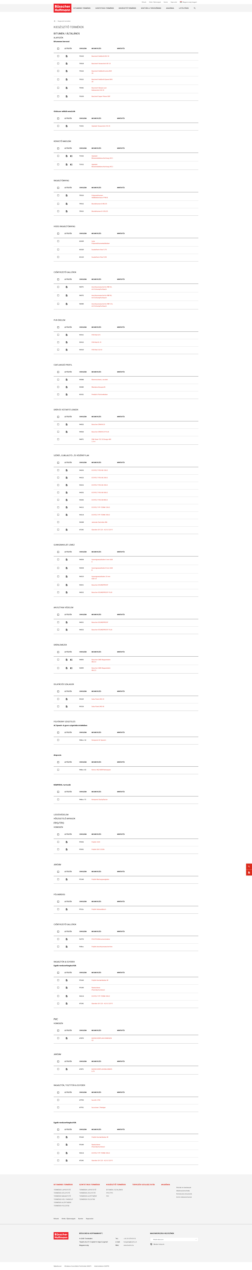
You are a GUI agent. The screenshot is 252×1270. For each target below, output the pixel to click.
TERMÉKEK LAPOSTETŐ (62, 1190)
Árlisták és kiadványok (183, 1187)
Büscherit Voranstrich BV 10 (101, 63)
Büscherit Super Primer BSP (101, 96)
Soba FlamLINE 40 (98, 706)
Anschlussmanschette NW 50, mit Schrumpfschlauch (102, 296)
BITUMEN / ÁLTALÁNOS (67, 33)
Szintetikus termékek (89, 1184)
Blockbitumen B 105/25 (100, 211)
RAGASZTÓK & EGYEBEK (64, 961)
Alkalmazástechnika (183, 1191)
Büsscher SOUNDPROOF (100, 585)
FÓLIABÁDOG (59, 894)
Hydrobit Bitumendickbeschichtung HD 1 (102, 157)
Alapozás (57, 755)
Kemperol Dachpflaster (100, 799)
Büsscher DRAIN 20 (98, 424)
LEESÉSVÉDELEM (61, 814)
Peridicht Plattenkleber (100, 394)
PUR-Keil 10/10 (97, 350)
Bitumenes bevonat (62, 41)
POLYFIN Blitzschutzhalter (101, 939)
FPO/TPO (59, 822)
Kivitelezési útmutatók (184, 1194)
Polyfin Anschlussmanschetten (102, 946)
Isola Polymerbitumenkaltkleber (101, 242)
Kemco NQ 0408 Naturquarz (101, 770)
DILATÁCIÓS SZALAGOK (64, 684)
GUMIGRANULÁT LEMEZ (64, 544)
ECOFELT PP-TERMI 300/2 (101, 515)
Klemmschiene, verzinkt (100, 379)
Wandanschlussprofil (98, 387)
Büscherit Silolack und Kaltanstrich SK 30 (99, 89)
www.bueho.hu (129, 1245)
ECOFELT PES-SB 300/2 (100, 485)
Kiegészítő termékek (116, 1184)
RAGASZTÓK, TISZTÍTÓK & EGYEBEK (69, 1085)
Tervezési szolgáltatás (143, 1184)
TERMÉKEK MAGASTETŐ (62, 1196)
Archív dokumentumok (184, 1197)
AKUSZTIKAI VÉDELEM (63, 607)
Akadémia (170, 8)
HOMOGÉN (58, 827)
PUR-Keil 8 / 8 (96, 342)
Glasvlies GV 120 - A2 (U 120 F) (102, 530)
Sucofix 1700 (96, 1100)
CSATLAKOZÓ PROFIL (63, 365)
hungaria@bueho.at (130, 1242)
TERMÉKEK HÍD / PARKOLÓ (63, 1199)
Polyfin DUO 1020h (98, 849)
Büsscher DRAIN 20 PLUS (100, 432)
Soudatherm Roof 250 (99, 257)
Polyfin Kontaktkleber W (100, 980)
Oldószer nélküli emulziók (64, 111)
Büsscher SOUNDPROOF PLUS (102, 592)
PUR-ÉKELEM (59, 320)
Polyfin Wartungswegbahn (100, 879)
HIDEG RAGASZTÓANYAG (64, 226)
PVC (56, 1019)
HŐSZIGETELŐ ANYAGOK (64, 818)
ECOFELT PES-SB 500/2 (100, 492)
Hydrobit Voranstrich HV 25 (101, 126)
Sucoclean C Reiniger (99, 1107)
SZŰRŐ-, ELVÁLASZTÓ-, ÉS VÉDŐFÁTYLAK (71, 455)
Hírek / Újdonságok (155, 2)
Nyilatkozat (58, 1266)
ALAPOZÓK (58, 37)
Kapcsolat (174, 2)
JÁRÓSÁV (57, 864)
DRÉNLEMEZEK (60, 645)
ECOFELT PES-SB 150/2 (100, 470)
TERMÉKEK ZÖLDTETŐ (62, 1193)
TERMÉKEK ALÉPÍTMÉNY (62, 1202)
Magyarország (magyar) (190, 2)
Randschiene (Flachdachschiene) (98, 988)
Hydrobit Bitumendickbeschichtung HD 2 (102, 165)
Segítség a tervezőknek (151, 8)
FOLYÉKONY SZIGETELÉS (64, 721)
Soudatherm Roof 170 (99, 249)
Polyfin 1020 (96, 842)
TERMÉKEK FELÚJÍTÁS (61, 1206)
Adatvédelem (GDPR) (101, 1266)
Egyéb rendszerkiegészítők (65, 965)
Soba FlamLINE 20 (98, 699)
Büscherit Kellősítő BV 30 (100, 56)
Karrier (166, 2)
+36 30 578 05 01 (130, 1238)
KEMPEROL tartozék (62, 785)
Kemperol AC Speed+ (99, 740)
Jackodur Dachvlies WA (99, 522)
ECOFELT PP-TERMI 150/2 (101, 507)
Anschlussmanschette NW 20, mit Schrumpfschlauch (102, 288)
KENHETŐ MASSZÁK (62, 141)
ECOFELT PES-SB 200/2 (100, 477)
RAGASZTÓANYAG (61, 180)
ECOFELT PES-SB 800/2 (100, 500)
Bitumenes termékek (63, 1184)
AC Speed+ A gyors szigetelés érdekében (70, 725)
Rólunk (144, 2)
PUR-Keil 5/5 (96, 335)
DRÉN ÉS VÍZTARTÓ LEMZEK (66, 409)
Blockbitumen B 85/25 (99, 204)
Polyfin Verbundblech (99, 909)
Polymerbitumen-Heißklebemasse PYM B (100, 196)
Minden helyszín (157, 1244)
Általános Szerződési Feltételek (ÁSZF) (77, 1266)
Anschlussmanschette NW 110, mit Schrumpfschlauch (102, 305)
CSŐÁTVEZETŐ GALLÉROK (65, 272)
